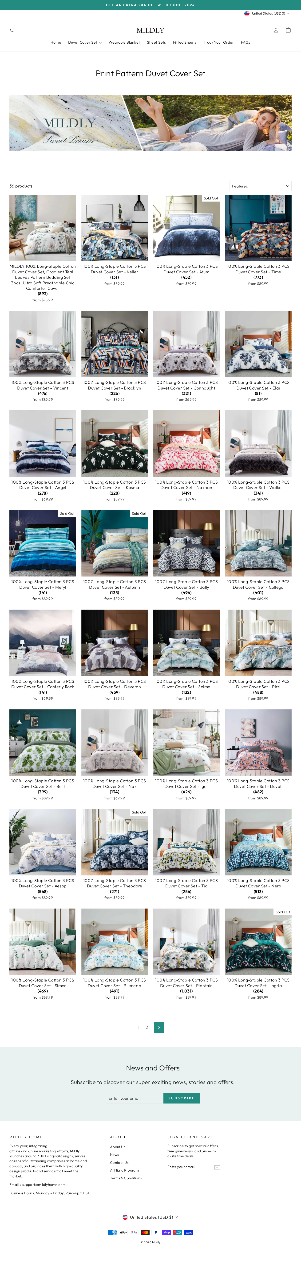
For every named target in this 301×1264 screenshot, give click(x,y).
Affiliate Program (124, 1170)
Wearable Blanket (124, 42)
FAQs (245, 42)
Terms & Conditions (126, 1178)
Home (56, 42)
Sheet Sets (156, 42)
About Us (117, 1147)
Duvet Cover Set (83, 42)
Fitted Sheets (185, 42)
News (114, 1154)
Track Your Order (219, 42)
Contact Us (119, 1162)
